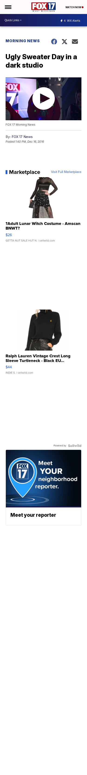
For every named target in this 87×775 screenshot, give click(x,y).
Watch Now (73, 7)
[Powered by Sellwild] (74, 445)
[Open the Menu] (7, 7)
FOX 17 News (22, 136)
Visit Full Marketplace (66, 172)
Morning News (23, 40)
